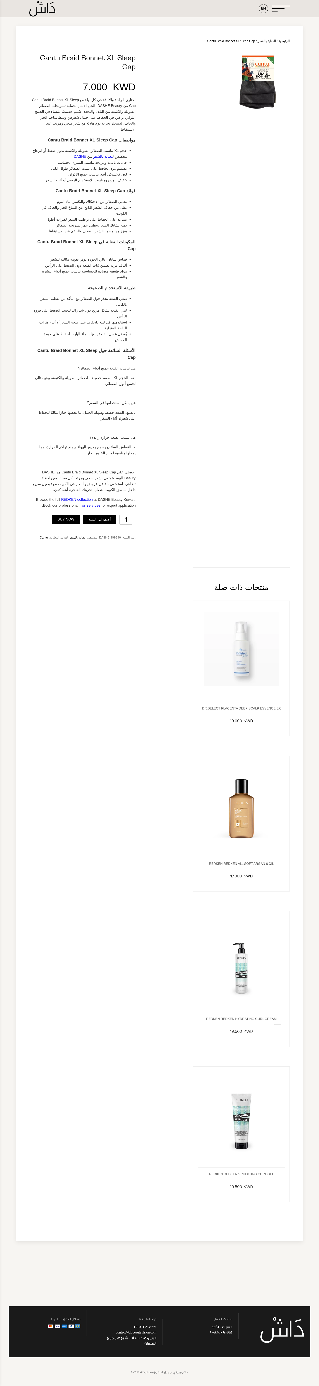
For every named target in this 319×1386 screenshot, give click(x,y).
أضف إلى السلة (100, 519)
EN (263, 8)
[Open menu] (281, 9)
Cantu (44, 537)
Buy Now (66, 519)
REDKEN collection (77, 500)
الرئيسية (284, 41)
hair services (89, 505)
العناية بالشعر (267, 41)
